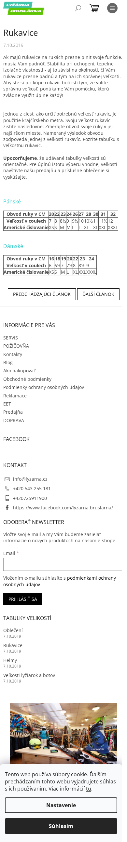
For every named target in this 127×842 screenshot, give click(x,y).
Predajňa (13, 412)
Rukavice (12, 645)
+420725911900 (30, 498)
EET (7, 404)
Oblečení (13, 630)
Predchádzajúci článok (42, 294)
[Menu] (112, 8)
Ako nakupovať (19, 370)
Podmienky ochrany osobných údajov (43, 387)
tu (88, 788)
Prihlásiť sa (22, 599)
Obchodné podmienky (27, 379)
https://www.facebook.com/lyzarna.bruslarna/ (63, 507)
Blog (8, 362)
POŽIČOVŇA (16, 346)
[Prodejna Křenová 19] (63, 738)
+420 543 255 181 (32, 488)
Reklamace (15, 396)
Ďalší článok (98, 294)
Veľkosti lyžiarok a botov (29, 675)
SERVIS (10, 338)
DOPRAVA (13, 420)
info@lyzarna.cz (30, 479)
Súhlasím (61, 826)
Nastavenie (61, 805)
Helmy (10, 660)
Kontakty (12, 354)
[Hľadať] (78, 8)
